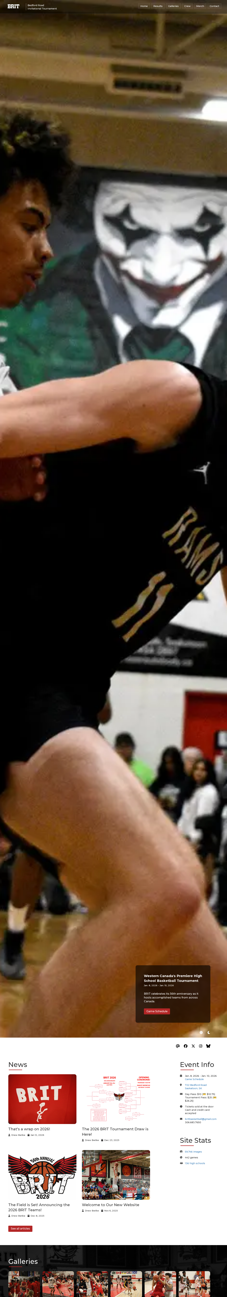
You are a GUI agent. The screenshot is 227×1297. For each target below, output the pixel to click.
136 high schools (195, 1163)
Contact (214, 6)
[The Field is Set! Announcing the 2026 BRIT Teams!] (43, 1175)
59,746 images (193, 1151)
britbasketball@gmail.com (201, 1119)
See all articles (20, 1228)
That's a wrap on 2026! (29, 1129)
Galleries (173, 6)
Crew (187, 6)
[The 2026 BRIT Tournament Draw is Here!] (117, 1099)
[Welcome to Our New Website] (117, 1175)
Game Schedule (157, 1011)
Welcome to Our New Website (110, 1205)
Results (158, 6)
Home (144, 6)
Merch (200, 6)
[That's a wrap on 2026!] (43, 1099)
